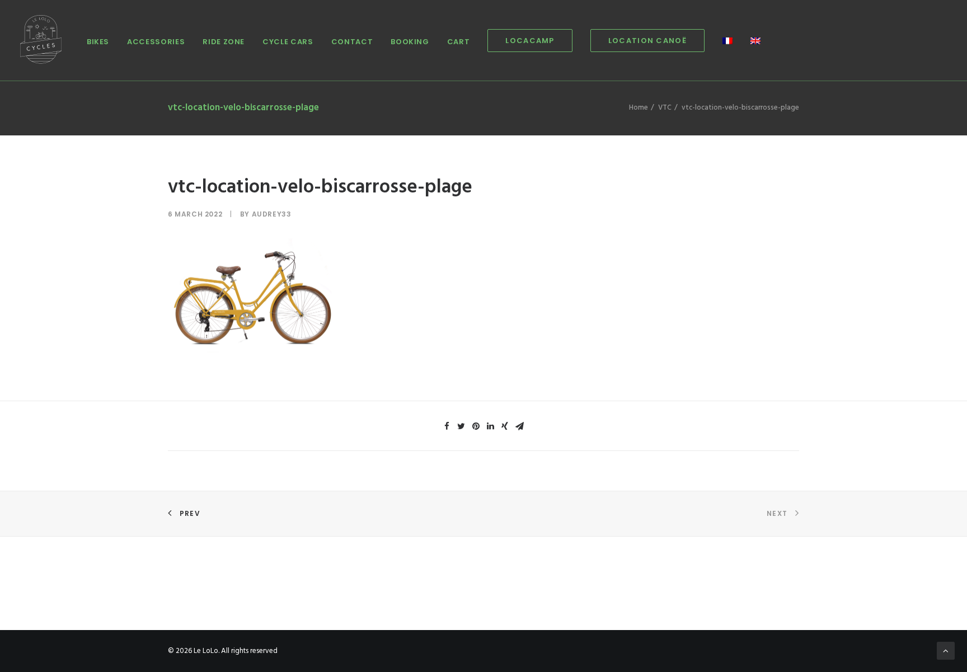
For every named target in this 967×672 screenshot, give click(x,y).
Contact (352, 41)
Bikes (98, 41)
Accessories (156, 41)
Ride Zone (224, 41)
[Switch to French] (727, 41)
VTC (665, 108)
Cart (458, 41)
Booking (410, 41)
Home (638, 108)
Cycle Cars (287, 41)
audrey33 (272, 214)
